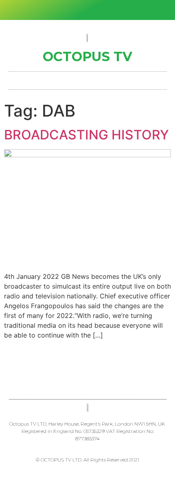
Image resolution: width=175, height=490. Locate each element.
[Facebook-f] (67, 10)
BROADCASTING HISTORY (86, 135)
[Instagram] (94, 10)
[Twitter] (81, 10)
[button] (87, 78)
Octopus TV (87, 56)
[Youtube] (108, 10)
